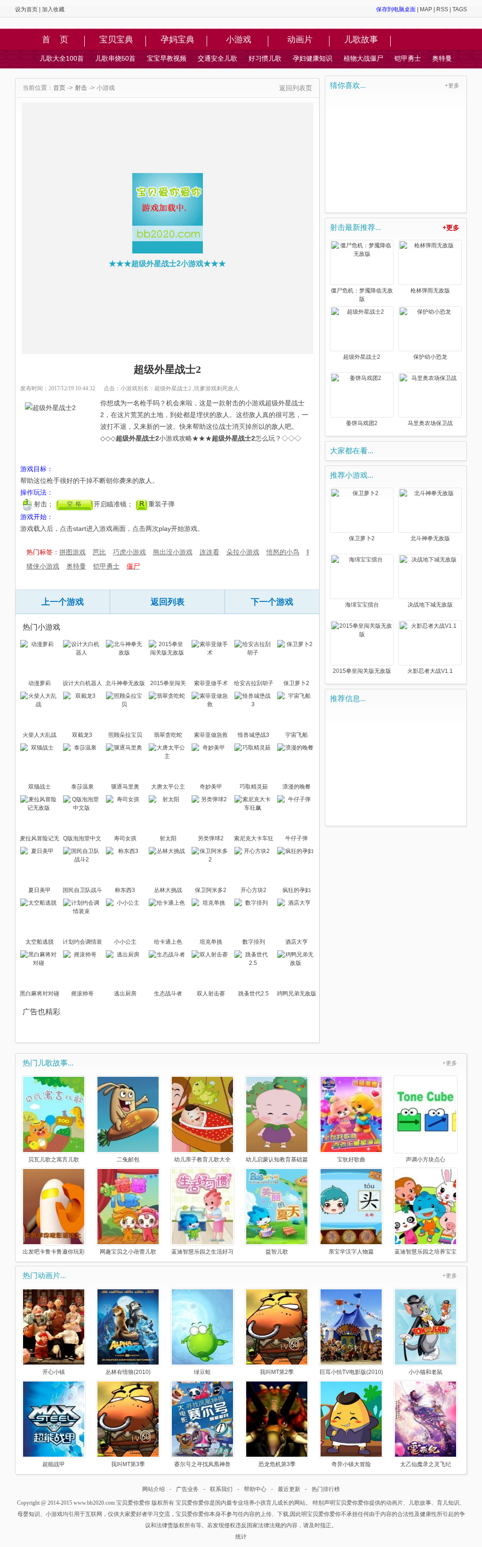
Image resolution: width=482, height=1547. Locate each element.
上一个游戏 (62, 602)
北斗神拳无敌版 (125, 683)
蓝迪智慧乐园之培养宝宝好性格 (425, 1251)
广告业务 (187, 1489)
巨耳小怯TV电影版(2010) (351, 1372)
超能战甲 (53, 1464)
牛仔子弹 (296, 838)
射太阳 (168, 838)
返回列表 (168, 602)
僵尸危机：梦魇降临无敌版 (362, 294)
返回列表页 (295, 88)
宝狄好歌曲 (351, 1159)
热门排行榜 (326, 1489)
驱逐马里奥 (125, 786)
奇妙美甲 (211, 786)
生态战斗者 (168, 993)
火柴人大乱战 (39, 735)
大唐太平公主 (168, 786)
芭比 (99, 552)
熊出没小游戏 (173, 552)
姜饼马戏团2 (362, 423)
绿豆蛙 (202, 1372)
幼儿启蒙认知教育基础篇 (277, 1159)
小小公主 (125, 942)
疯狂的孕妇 (296, 890)
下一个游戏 (272, 602)
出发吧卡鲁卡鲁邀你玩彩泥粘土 (54, 1251)
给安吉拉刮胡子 (253, 683)
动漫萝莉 (39, 683)
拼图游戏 (72, 552)
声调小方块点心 (425, 1159)
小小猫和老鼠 (425, 1372)
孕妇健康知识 (312, 58)
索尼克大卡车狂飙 (253, 839)
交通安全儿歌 (217, 58)
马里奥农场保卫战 (430, 423)
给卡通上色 (168, 942)
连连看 (209, 552)
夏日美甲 (39, 890)
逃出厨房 (125, 993)
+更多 (452, 85)
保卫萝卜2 (296, 683)
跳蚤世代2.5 (253, 993)
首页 (59, 87)
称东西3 (125, 890)
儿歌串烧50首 (115, 58)
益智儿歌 (276, 1251)
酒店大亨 (296, 942)
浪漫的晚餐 (296, 786)
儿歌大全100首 (62, 58)
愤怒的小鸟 (282, 552)
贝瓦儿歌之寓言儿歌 (53, 1159)
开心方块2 (253, 890)
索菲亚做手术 (211, 683)
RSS (442, 9)
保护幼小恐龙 (430, 357)
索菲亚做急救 (211, 735)
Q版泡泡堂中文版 (82, 839)
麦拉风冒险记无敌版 (39, 839)
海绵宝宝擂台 (362, 604)
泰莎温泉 (82, 786)
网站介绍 (153, 1489)
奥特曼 (442, 58)
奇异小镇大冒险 (351, 1464)
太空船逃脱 (39, 942)
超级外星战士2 (361, 357)
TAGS (459, 9)
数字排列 (253, 942)
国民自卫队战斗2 (82, 891)
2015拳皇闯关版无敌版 (168, 684)
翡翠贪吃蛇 (168, 735)
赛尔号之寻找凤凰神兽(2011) (202, 1464)
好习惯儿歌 (265, 58)
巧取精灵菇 (254, 786)
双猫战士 (39, 786)
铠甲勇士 (407, 58)
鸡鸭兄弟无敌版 (296, 993)
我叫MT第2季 (277, 1372)
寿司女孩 (125, 838)
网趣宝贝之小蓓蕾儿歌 (128, 1251)
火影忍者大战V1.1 (430, 671)
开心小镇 (53, 1372)
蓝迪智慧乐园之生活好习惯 (202, 1251)
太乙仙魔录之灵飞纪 (425, 1464)
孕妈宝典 (177, 40)
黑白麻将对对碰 (39, 993)
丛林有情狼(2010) (128, 1372)
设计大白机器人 (82, 683)
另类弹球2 (211, 838)
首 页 (55, 40)
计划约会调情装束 (82, 943)
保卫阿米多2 (210, 890)
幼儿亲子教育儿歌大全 (202, 1159)
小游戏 (238, 40)
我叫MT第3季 (128, 1464)
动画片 (300, 40)
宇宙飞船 (296, 735)
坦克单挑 (211, 942)
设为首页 (26, 9)
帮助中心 (255, 1489)
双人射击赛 (211, 993)
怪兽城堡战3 (253, 735)
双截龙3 (82, 735)
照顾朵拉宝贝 (125, 735)
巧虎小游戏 (129, 552)
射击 (81, 87)
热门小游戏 (41, 627)
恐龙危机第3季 (277, 1464)
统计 (241, 1536)
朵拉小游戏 (242, 552)
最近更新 (289, 1489)
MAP (426, 9)
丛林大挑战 (168, 890)
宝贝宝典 (116, 40)
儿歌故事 (361, 40)
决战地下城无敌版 (430, 604)
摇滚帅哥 (82, 993)
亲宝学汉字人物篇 (351, 1251)
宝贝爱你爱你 (133, 1503)
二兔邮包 (128, 1159)
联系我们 (221, 1489)
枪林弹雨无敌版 (430, 290)
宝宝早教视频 (166, 58)
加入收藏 (53, 9)
